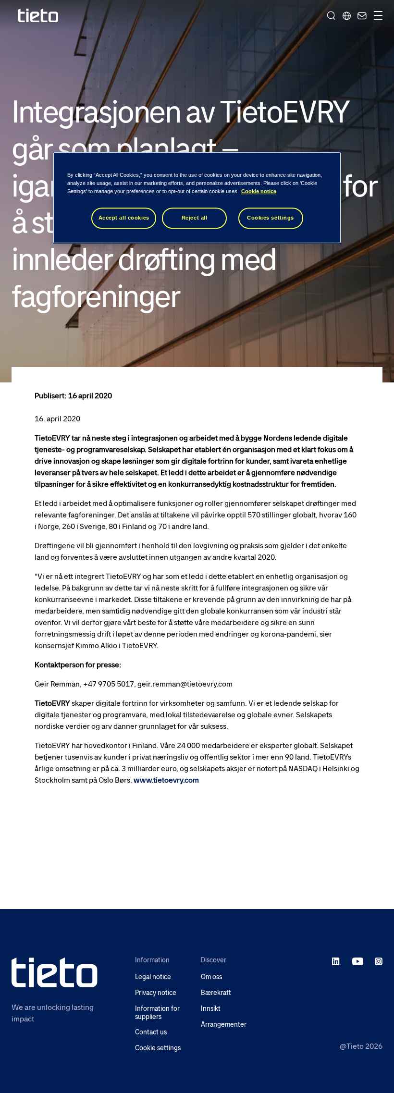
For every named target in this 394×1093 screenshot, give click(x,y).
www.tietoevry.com (166, 780)
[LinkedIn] (336, 961)
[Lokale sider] (346, 15)
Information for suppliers (157, 1013)
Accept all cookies (123, 218)
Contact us (151, 1032)
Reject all (195, 218)
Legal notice (153, 977)
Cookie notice (258, 192)
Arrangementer (223, 1024)
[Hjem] (38, 15)
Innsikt (211, 1009)
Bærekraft (216, 993)
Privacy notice (155, 993)
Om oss (211, 977)
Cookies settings (270, 218)
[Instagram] (378, 961)
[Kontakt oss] (361, 15)
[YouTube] (357, 961)
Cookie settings (158, 1048)
